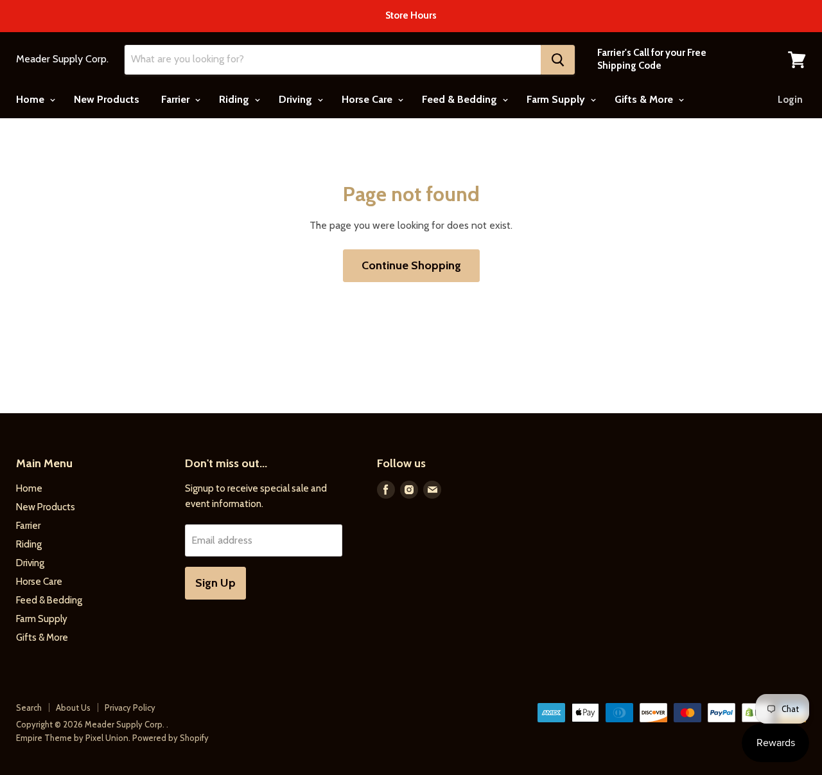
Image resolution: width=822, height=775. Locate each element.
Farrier (176, 99)
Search (29, 707)
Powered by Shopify (170, 738)
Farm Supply (557, 99)
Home (31, 99)
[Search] (558, 60)
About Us (73, 707)
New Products (106, 99)
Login (790, 99)
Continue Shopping (411, 265)
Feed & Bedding (461, 99)
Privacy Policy (130, 707)
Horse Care (368, 99)
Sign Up (215, 583)
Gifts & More (645, 99)
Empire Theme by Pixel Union (72, 738)
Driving (297, 99)
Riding (235, 99)
